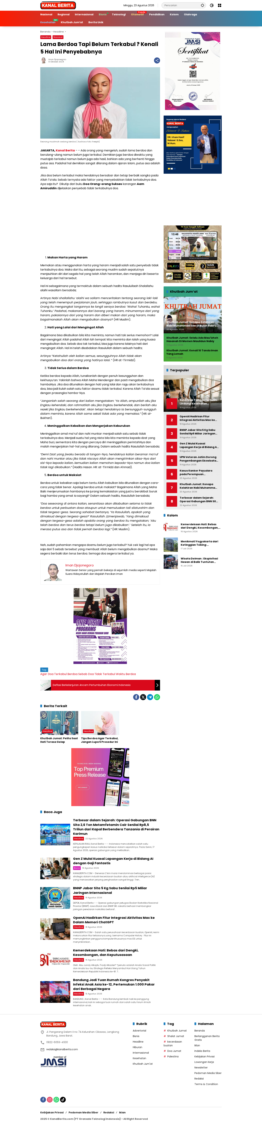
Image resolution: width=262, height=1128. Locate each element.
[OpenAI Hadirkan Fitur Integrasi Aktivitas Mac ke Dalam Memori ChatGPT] (55, 929)
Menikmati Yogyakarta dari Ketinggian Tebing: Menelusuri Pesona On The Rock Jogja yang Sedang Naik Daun (201, 543)
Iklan (197, 1045)
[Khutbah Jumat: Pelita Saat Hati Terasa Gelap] (59, 723)
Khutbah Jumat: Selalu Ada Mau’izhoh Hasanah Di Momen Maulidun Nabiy (192, 339)
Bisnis (77, 868)
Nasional (58, 37)
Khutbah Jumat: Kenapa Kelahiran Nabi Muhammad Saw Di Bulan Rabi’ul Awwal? (198, 486)
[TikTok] (63, 1099)
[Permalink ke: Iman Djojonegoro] (44, 60)
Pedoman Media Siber (208, 1073)
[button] (202, 5)
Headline (45, 37)
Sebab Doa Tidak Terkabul (96, 674)
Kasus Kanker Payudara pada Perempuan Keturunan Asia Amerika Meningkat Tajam (196, 472)
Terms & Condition (206, 1084)
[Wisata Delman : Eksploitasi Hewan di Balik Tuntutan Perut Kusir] (171, 562)
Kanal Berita (65, 150)
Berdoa (72, 674)
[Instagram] (50, 1099)
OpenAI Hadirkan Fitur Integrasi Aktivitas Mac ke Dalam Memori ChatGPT (197, 418)
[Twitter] (143, 697)
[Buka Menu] (219, 5)
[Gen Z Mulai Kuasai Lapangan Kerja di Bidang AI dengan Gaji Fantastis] (55, 868)
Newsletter (201, 1067)
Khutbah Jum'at (143, 1064)
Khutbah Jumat (177, 1030)
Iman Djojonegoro (57, 59)
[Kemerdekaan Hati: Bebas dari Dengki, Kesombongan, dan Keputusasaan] (55, 960)
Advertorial (139, 1030)
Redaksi (199, 1078)
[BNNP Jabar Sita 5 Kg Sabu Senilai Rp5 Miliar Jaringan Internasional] (55, 898)
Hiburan (137, 1047)
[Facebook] (136, 697)
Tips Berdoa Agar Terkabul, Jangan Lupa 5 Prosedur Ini (99, 740)
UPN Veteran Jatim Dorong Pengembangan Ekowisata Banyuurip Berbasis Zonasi (198, 458)
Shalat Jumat (175, 1036)
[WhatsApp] (157, 697)
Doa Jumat (174, 1051)
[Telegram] (150, 697)
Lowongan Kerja (204, 1062)
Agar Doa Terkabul (53, 674)
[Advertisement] (100, 219)
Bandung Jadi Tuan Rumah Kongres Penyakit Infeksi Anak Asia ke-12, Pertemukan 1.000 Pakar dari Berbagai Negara (114, 984)
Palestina (173, 1056)
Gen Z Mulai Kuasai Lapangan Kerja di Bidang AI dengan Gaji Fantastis (198, 445)
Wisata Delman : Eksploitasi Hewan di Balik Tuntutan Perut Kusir (199, 560)
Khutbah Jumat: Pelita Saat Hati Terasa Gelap (59, 740)
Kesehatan (139, 1058)
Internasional (141, 1053)
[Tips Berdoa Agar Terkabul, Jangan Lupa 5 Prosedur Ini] (100, 723)
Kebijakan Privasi (204, 1056)
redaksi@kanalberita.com (62, 1049)
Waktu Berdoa (126, 674)
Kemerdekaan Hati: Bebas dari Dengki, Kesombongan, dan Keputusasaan (105, 952)
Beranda (199, 1030)
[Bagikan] (157, 60)
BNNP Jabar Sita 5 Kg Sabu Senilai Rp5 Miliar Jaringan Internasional (110, 890)
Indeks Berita (202, 1051)
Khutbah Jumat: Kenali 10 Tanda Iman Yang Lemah (192, 352)
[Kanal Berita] (58, 5)
